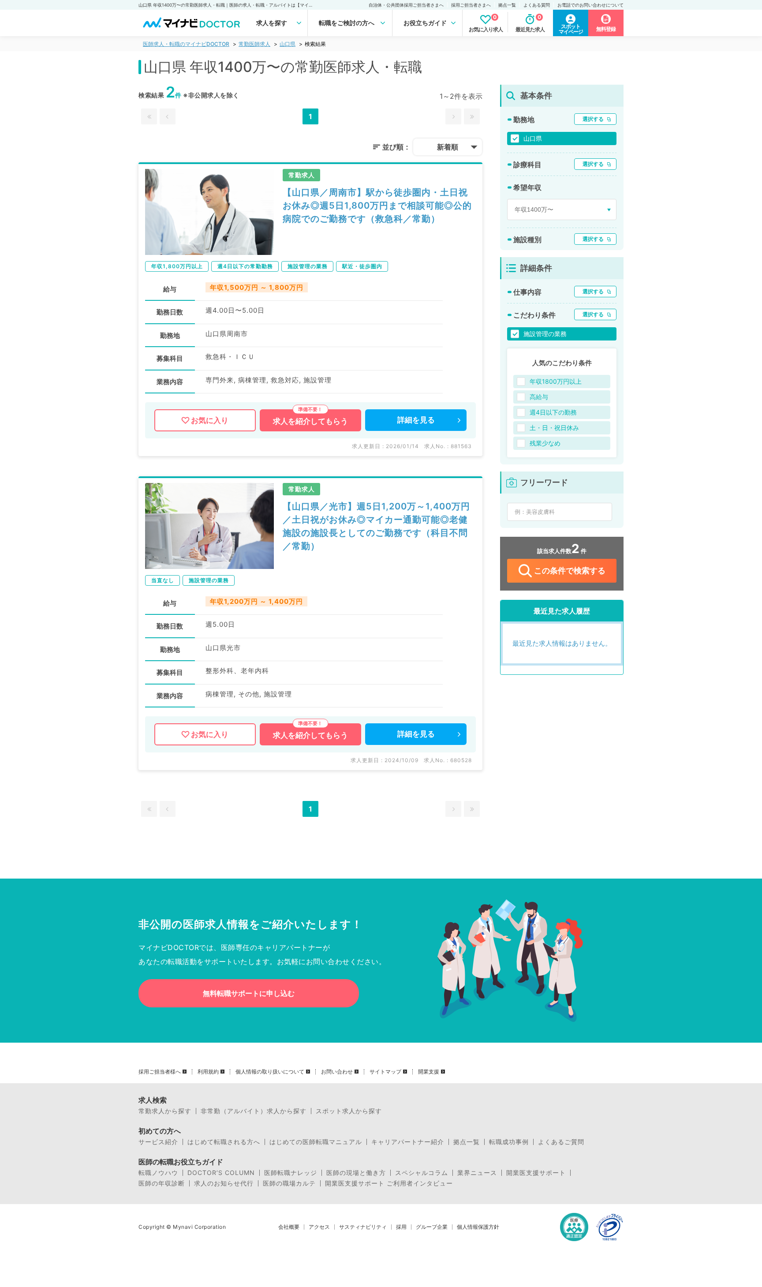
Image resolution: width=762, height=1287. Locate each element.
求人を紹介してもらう (310, 421)
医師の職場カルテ (289, 1183)
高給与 (539, 396)
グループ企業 (432, 1227)
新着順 (447, 146)
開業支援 (428, 1071)
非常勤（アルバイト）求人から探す (253, 1111)
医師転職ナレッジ (290, 1173)
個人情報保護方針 (478, 1227)
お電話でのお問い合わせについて (590, 4)
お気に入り (209, 420)
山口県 (287, 44)
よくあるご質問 (561, 1142)
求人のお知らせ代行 (224, 1183)
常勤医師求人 (254, 44)
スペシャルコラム (421, 1173)
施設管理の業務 (545, 333)
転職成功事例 (509, 1142)
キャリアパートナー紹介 (407, 1142)
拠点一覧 (507, 4)
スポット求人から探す (349, 1111)
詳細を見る (416, 419)
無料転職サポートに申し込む (249, 993)
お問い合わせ (337, 1071)
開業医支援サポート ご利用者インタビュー (389, 1183)
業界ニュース (477, 1173)
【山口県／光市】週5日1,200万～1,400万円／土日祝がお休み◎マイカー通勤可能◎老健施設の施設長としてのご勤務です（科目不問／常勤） (376, 526)
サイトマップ (385, 1071)
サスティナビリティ (363, 1227)
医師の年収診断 (161, 1183)
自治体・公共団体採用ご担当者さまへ (406, 4)
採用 (401, 1227)
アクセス (319, 1227)
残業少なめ (545, 443)
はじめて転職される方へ (223, 1142)
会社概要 (288, 1227)
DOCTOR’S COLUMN (221, 1173)
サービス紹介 (158, 1142)
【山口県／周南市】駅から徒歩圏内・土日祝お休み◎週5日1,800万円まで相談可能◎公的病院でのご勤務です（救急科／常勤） (377, 205)
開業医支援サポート (536, 1173)
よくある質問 (536, 4)
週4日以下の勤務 (553, 412)
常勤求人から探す (164, 1111)
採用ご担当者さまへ (471, 4)
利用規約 (208, 1071)
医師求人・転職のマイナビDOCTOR (186, 44)
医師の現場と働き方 (356, 1173)
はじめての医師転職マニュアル (315, 1142)
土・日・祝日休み (554, 427)
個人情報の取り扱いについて (269, 1071)
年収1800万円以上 (556, 381)
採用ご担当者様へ (159, 1071)
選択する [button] (593, 119)
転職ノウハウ (158, 1173)
